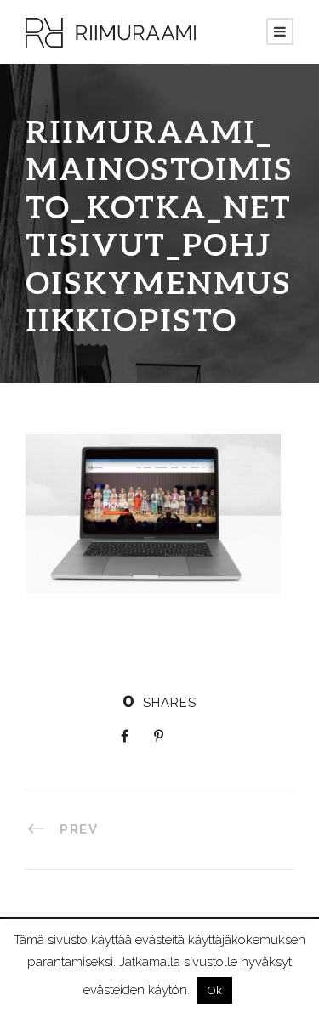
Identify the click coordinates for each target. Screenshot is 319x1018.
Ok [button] (215, 990)
